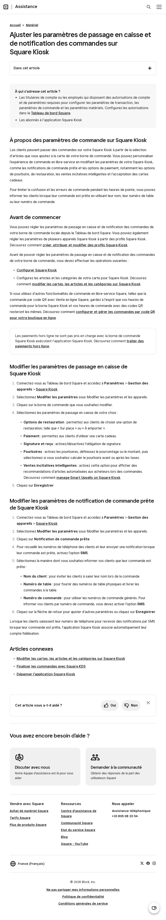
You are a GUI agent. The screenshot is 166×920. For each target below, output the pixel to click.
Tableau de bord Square (50, 113)
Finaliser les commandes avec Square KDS (51, 666)
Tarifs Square (20, 818)
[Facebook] (148, 863)
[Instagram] (154, 863)
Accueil (15, 25)
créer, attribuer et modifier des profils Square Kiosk (85, 245)
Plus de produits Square (28, 824)
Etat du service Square (78, 830)
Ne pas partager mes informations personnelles (83, 889)
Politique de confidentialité (83, 896)
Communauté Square (77, 823)
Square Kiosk (46, 389)
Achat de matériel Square (29, 811)
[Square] (5, 7)
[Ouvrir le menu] (159, 7)
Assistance (26, 6)
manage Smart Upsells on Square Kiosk (88, 478)
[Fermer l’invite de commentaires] (148, 702)
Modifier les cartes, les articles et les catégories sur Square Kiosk (71, 659)
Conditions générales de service (83, 903)
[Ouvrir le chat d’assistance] (154, 908)
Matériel (32, 25)
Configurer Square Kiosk (37, 270)
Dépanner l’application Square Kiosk (46, 674)
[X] (142, 863)
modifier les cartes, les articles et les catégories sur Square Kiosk (86, 284)
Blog (64, 837)
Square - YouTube (74, 844)
